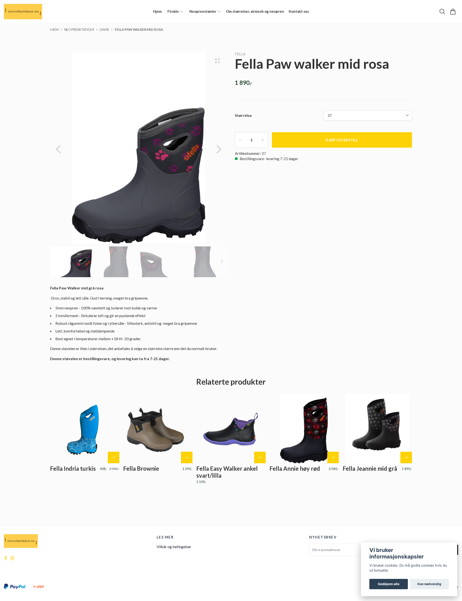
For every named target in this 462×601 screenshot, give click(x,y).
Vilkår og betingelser (174, 546)
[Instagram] (12, 558)
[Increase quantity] (262, 140)
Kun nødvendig (429, 584)
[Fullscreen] (217, 61)
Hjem (54, 29)
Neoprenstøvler (79, 29)
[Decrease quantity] (240, 140)
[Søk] (442, 11)
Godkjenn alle (388, 584)
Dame (104, 29)
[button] (219, 149)
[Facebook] (6, 558)
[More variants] (186, 457)
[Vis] (113, 457)
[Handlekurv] (453, 11)
